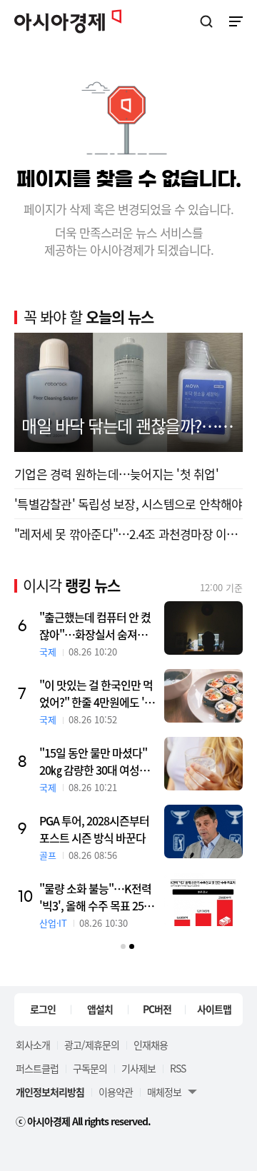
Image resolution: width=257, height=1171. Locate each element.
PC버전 (157, 1009)
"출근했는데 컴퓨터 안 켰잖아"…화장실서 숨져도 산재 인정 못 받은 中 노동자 (95, 625)
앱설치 (100, 1009)
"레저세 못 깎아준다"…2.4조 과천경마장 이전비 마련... (128, 534)
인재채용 (150, 1044)
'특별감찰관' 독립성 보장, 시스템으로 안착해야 (128, 504)
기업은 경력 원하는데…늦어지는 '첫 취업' (116, 474)
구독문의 (90, 1068)
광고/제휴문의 (91, 1044)
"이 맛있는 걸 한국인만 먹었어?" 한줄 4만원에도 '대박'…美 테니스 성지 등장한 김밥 (96, 693)
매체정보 (164, 1092)
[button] (123, 946)
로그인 (43, 1009)
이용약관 (116, 1092)
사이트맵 (214, 1009)
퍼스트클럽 (37, 1068)
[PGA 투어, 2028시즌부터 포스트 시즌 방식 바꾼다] (203, 831)
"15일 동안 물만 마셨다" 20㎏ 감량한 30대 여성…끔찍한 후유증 (94, 761)
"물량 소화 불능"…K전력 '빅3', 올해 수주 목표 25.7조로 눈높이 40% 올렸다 (95, 897)
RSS (178, 1068)
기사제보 (138, 1068)
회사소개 (33, 1044)
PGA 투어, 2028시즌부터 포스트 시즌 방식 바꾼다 (94, 829)
